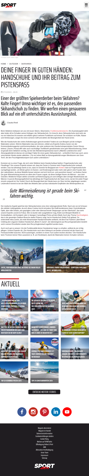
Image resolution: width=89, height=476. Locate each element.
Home (3, 64)
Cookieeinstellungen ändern (44, 436)
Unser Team (44, 452)
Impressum (44, 455)
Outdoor (13, 64)
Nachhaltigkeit (82, 215)
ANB (44, 447)
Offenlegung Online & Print (44, 444)
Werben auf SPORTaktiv (44, 441)
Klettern (62, 168)
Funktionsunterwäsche (59, 131)
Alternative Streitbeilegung (44, 449)
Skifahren (26, 64)
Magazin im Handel (44, 430)
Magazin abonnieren (44, 428)
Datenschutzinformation (44, 433)
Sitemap (44, 458)
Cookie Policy (44, 439)
